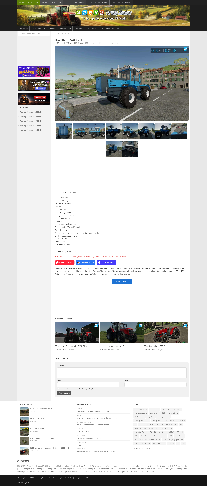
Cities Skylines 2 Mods (172, 469)
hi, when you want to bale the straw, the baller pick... (97, 418)
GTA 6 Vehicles (95, 466)
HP (181, 424)
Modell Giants (179, 436)
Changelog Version (141, 413)
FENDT (182, 421)
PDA (164, 440)
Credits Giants (173, 413)
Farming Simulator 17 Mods (31, 125)
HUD (136, 428)
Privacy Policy (87, 389)
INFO (157, 428)
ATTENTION (143, 409)
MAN (136, 436)
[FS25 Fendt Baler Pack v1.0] (24, 411)
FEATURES (174, 421)
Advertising (22, 483)
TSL (178, 443)
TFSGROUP (161, 443)
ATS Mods (151, 466)
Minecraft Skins (116, 471)
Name (60, 380)
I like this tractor (83, 431)
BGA (157, 409)
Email (127, 380)
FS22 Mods (122, 466)
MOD (170, 436)
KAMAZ (171, 432)
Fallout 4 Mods (72, 471)
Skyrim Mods (104, 471)
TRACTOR (171, 443)
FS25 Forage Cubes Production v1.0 (44, 438)
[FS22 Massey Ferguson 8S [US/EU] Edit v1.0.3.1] (77, 332)
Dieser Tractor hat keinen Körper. (90, 438)
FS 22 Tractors (62, 33)
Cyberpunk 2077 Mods (137, 466)
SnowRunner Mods (110, 466)
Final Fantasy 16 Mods (132, 471)
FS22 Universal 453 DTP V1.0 (155, 346)
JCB (150, 432)
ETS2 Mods (46, 469)
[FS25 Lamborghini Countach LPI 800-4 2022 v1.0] (24, 451)
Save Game (185, 466)
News (101, 28)
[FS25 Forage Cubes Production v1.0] (24, 441)
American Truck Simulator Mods (42, 471)
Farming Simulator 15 (142, 421)
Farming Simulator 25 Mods (27, 478)
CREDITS (163, 413)
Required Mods (145, 443)
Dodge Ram (150, 417)
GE (144, 424)
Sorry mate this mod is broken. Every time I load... (96, 411)
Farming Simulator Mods (29, 2)
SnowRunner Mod (39, 466)
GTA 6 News (146, 449)
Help (108, 28)
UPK (183, 443)
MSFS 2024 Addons (149, 471)
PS (182, 440)
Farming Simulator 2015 (160, 421)
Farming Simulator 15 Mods (31, 130)
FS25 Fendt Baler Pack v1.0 (41, 409)
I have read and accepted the (76, 389)
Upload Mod (24, 28)
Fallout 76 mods (34, 469)
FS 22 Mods (87, 469)
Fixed (79, 445)
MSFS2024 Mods (24, 466)
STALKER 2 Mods (173, 466)
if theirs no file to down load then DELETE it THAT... (96, 452)
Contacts (115, 28)
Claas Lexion (154, 413)
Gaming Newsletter (144, 469)
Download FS (53, 28)
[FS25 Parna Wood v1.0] (24, 431)
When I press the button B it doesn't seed (93, 425)
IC (141, 428)
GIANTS (150, 424)
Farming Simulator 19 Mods (31, 121)
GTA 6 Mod (161, 466)
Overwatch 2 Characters (88, 471)
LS (182, 432)
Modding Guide (65, 28)
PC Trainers (157, 469)
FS (139, 424)
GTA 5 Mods (60, 471)
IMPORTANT (148, 428)
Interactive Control (141, 432)
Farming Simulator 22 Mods (31, 116)
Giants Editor (92, 28)
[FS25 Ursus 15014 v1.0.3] (24, 421)
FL (135, 424)
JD (155, 432)
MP (136, 440)
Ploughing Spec (173, 440)
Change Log (165, 409)
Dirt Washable (139, 417)
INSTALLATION (167, 428)
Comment (60, 365)
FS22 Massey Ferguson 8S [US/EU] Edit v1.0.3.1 (74, 346)
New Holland (149, 440)
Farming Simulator (163, 417)
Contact (29, 483)
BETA (152, 409)
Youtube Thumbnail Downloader (123, 469)
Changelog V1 (176, 409)
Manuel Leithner (146, 436)
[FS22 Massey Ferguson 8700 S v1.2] (122, 332)
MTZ (141, 440)
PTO (136, 443)
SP (154, 443)
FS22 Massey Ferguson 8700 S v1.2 (114, 346)
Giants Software (171, 424)
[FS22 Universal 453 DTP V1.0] (166, 332)
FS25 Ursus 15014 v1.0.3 (40, 419)
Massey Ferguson (160, 436)
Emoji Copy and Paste (101, 469)
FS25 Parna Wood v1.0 (39, 428)
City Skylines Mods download (58, 466)
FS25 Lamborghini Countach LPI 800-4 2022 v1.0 (49, 448)
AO (136, 409)
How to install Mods (38, 28)
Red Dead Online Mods (79, 466)
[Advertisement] (122, 175)
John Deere (162, 432)
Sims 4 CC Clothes (59, 469)
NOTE (158, 440)
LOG (177, 432)
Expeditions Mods (74, 469)
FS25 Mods (22, 469)
